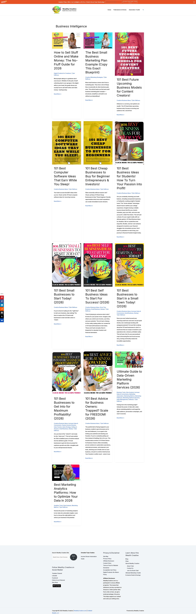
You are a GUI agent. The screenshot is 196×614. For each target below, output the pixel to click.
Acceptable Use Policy (109, 570)
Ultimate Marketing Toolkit (133, 573)
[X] (2, 316)
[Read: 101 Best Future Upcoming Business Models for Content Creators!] (129, 54)
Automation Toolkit (134, 10)
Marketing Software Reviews (131, 397)
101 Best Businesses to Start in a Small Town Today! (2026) (127, 298)
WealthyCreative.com (80, 610)
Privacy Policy (107, 558)
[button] (98, 2)
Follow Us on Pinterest (58, 580)
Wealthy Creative (69, 9)
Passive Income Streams (69, 425)
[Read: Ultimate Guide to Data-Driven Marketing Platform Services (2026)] (129, 359)
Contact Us (130, 568)
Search (73, 557)
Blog (126, 559)
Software (131, 399)
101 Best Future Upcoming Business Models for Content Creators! (129, 87)
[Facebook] (2, 301)
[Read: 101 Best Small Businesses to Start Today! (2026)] (66, 265)
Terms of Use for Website (110, 565)
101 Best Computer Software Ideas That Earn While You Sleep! (65, 176)
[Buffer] (2, 313)
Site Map (105, 556)
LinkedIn (54, 575)
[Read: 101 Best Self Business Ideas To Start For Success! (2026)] (98, 265)
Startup (102, 309)
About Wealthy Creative (132, 563)
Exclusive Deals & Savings (132, 575)
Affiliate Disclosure (108, 561)
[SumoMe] (2, 320)
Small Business (95, 309)
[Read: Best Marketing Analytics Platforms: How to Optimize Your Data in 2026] (66, 472)
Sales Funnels (58, 427)
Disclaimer (106, 567)
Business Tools (121, 392)
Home (109, 10)
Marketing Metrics (129, 396)
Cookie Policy (107, 563)
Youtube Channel (57, 573)
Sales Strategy (66, 427)
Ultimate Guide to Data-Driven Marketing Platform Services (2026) (129, 379)
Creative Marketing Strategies (94, 77)
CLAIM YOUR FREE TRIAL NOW (130, 2)
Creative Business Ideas (124, 100)
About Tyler (130, 566)
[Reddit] (2, 309)
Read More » (57, 94)
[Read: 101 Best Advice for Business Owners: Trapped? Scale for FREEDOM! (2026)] (98, 373)
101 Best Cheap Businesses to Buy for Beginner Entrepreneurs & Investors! (97, 176)
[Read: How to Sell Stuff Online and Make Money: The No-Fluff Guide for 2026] (66, 40)
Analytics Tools (58, 505)
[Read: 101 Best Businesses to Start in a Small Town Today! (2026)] (129, 265)
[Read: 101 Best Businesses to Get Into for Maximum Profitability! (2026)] (66, 373)
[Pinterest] (2, 297)
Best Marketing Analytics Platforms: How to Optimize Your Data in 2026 (66, 492)
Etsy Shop (55, 582)
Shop (126, 561)
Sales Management (122, 399)
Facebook (55, 578)
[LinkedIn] (2, 305)
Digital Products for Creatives (62, 73)
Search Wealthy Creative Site (60, 552)
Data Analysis (130, 392)
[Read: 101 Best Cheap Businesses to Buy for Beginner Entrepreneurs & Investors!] (98, 142)
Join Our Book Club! (133, 570)
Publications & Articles (120, 10)
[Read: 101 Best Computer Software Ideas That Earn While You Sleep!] (66, 142)
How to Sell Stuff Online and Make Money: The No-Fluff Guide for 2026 (66, 60)
